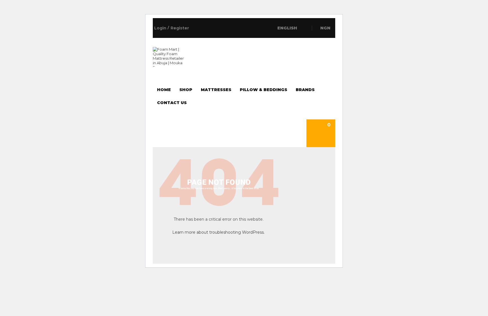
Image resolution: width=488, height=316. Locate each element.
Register (180, 28)
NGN (325, 28)
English (287, 28)
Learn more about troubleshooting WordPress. (218, 232)
